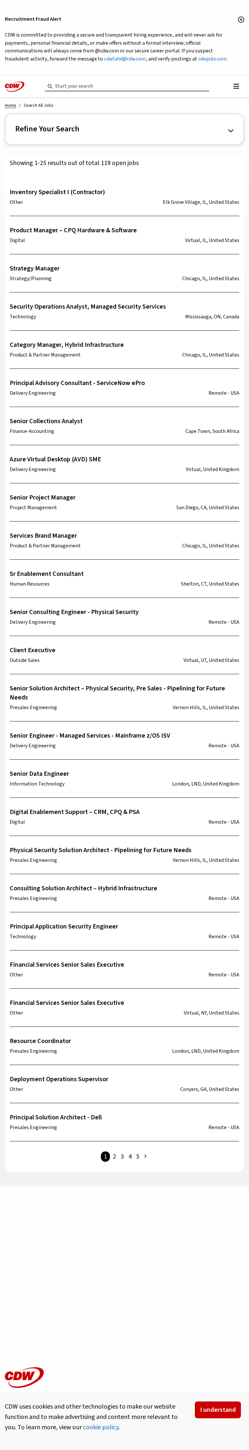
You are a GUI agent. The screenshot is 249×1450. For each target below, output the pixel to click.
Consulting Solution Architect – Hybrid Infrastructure (83, 888)
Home (10, 105)
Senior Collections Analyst (46, 421)
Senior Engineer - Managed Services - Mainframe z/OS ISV (90, 735)
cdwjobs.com (212, 58)
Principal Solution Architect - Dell (56, 1117)
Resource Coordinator (40, 1041)
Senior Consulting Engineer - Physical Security (74, 612)
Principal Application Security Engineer (64, 926)
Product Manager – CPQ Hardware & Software (73, 230)
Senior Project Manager (43, 497)
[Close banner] (241, 20)
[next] (145, 1156)
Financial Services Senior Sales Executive (67, 964)
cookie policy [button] (100, 1427)
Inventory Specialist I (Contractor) (57, 192)
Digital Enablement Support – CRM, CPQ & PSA (75, 812)
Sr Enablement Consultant (47, 573)
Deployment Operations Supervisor (59, 1079)
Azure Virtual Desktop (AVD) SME (55, 459)
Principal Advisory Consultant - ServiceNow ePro (77, 383)
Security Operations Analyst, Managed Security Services (88, 306)
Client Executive (32, 650)
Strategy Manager (35, 268)
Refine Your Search (47, 129)
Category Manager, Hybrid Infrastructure (67, 344)
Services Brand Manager (43, 535)
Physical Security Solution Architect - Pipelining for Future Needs (101, 850)
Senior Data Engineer (39, 773)
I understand (218, 1409)
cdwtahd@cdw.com (125, 58)
